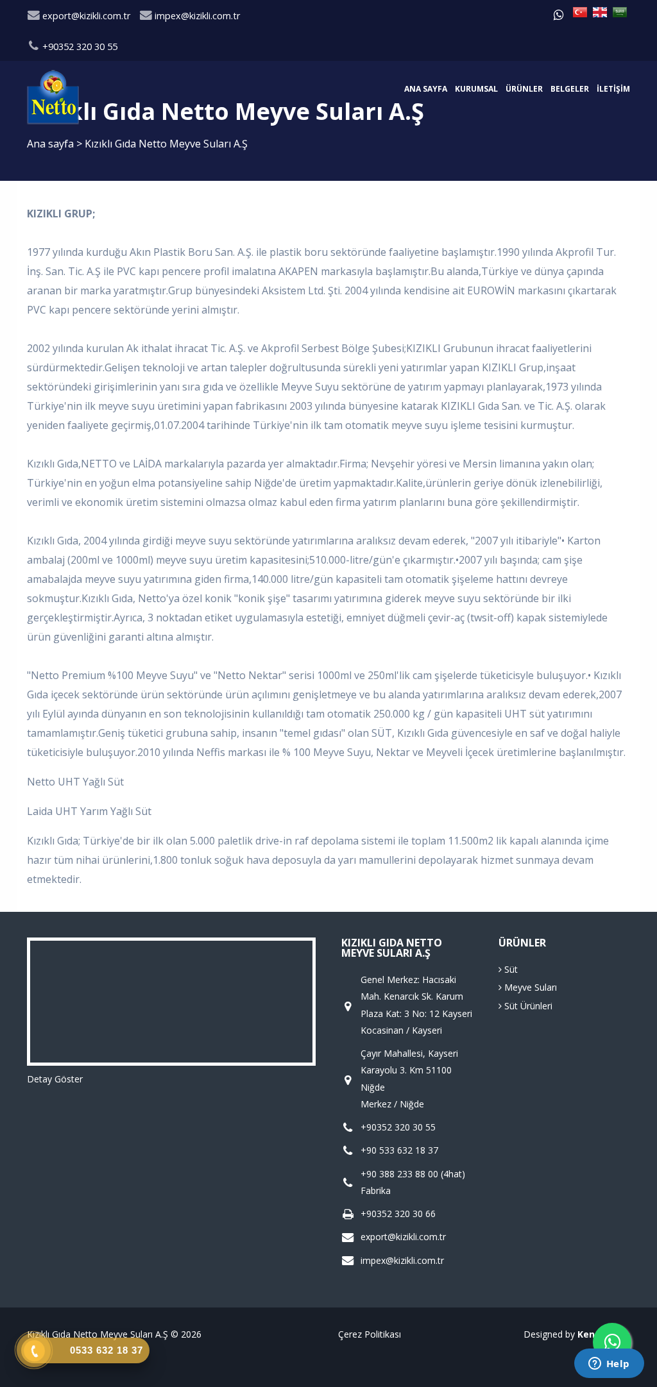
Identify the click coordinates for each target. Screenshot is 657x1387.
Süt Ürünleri (527, 1006)
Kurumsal (476, 88)
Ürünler (524, 88)
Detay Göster (55, 1079)
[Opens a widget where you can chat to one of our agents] (609, 1365)
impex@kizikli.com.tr (196, 16)
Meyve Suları (529, 987)
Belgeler (569, 88)
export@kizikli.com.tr (85, 16)
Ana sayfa (425, 88)
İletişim (613, 88)
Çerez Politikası (369, 1334)
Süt (510, 969)
